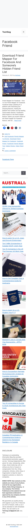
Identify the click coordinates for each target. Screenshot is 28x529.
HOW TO (7, 134)
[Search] (23, 173)
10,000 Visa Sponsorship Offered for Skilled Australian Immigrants (13, 208)
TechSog (6, 32)
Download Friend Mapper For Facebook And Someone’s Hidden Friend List (13, 64)
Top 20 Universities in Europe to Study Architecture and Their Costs (14, 405)
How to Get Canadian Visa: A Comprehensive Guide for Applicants (13, 280)
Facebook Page (8, 159)
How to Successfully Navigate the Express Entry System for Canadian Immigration (13, 374)
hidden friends (10, 146)
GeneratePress (14, 526)
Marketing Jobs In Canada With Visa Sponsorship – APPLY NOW (13, 342)
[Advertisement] (14, 14)
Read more (17, 120)
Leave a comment (10, 151)
